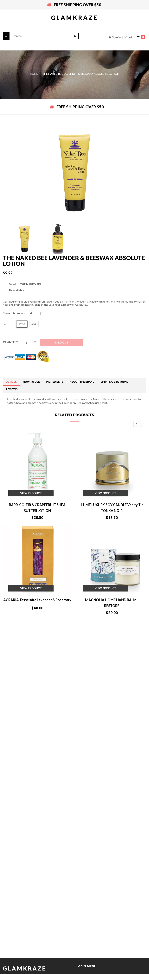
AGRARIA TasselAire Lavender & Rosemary (37, 600)
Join (130, 37)
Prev (136, 424)
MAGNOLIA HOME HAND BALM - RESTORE (112, 603)
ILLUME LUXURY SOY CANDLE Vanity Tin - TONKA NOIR (111, 508)
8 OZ (33, 324)
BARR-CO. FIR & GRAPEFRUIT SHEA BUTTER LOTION (37, 508)
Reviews (11, 389)
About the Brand (82, 381)
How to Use (31, 381)
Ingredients (54, 381)
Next (143, 424)
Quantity (10, 342)
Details (11, 381)
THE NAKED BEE (30, 284)
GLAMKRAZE (74, 17)
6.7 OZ (22, 324)
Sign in (116, 37)
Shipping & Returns (114, 381)
